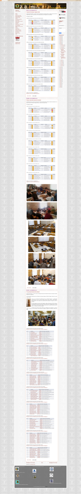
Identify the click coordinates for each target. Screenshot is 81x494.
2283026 (40, 391)
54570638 (38, 456)
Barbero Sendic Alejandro (34, 337)
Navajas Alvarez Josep (33, 382)
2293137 (40, 340)
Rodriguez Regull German (34, 396)
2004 (61, 82)
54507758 (38, 448)
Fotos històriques (17, 25)
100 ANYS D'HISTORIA (18, 19)
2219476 (40, 392)
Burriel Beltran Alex (32, 451)
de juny (62, 61)
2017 (61, 68)
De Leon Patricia (33, 370)
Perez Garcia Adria (33, 353)
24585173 (39, 384)
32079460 (40, 363)
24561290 (39, 378)
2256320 (39, 355)
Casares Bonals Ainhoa (33, 419)
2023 (61, 39)
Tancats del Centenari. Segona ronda (62, 50)
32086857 (40, 341)
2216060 (39, 348)
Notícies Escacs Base (18, 15)
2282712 (40, 397)
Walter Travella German (34, 394)
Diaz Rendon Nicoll (32, 428)
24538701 (39, 379)
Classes (16, 14)
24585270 (41, 421)
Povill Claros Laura (32, 420)
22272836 (39, 349)
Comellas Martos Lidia (34, 363)
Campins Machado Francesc (35, 361)
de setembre (62, 48)
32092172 (39, 377)
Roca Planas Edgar (32, 378)
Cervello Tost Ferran (33, 334)
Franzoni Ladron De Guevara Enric (35, 426)
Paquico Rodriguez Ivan (34, 355)
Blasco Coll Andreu (33, 349)
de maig (62, 62)
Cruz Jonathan (33, 332)
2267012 (40, 393)
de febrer (62, 64)
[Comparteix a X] (34, 95)
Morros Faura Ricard (33, 347)
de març (62, 63)
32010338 (39, 353)
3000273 (40, 370)
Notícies (16, 18)
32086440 (39, 352)
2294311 (39, 347)
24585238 (39, 381)
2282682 (40, 399)
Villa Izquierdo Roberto (34, 368)
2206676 (39, 350)
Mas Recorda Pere (33, 392)
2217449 (39, 346)
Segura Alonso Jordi (32, 454)
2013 (61, 72)
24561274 (39, 383)
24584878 (39, 376)
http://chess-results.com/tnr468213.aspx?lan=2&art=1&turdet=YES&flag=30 (36, 431)
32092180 (40, 365)
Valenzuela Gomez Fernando (35, 335)
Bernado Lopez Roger (33, 375)
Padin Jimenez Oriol (32, 452)
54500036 (38, 451)
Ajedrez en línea (17, 43)
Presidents (16, 23)
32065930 (40, 369)
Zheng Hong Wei (33, 367)
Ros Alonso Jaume (33, 354)
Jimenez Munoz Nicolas (33, 377)
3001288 (40, 337)
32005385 (40, 361)
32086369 (41, 423)
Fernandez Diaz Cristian (34, 336)
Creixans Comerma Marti (33, 448)
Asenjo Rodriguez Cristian (33, 455)
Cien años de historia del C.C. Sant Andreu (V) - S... (62, 57)
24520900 (41, 428)
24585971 (41, 424)
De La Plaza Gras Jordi (34, 391)
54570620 (38, 457)
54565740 (41, 427)
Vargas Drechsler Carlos (33, 412)
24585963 (38, 452)
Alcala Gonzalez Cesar (33, 376)
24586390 (40, 367)
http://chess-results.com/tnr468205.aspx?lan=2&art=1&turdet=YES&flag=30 (36, 358)
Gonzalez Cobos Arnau (33, 380)
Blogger (46, 486)
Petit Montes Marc (33, 366)
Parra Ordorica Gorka (33, 411)
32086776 (41, 425)
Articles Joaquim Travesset (19, 21)
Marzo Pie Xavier (33, 352)
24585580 (39, 380)
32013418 (39, 354)
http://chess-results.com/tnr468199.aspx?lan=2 (32, 93)
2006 (61, 80)
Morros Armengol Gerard (33, 450)
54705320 (38, 454)
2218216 (40, 368)
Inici (42, 462)
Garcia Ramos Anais (32, 425)
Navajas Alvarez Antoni (33, 453)
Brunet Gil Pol (32, 409)
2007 (61, 79)
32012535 (38, 450)
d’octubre (62, 47)
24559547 (41, 426)
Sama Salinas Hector (33, 341)
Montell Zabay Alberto (34, 395)
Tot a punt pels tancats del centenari (62, 55)
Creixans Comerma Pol (33, 381)
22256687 (40, 336)
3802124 (40, 332)
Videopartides (17, 22)
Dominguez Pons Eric (34, 333)
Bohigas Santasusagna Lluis (35, 398)
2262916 (40, 333)
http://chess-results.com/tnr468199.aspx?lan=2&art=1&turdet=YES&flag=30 (36, 329)
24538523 (39, 382)
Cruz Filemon (32, 338)
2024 (61, 38)
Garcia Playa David (33, 362)
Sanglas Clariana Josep (34, 348)
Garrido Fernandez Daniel (34, 350)
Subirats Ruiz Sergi (33, 351)
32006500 (38, 449)
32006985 (40, 334)
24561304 (41, 419)
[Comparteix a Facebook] (35, 95)
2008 (61, 78)
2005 (61, 81)
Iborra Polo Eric (32, 427)
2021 (61, 41)
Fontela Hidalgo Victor (33, 449)
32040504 (41, 422)
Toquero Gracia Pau (34, 364)
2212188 (40, 395)
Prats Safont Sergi (33, 365)
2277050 (40, 366)
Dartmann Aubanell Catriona (34, 421)
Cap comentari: (29, 287)
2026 (61, 36)
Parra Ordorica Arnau (33, 424)
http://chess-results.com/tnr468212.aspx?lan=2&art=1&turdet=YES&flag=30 (36, 416)
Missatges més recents (30, 462)
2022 (61, 40)
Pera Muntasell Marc (33, 423)
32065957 (41, 420)
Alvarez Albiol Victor (34, 369)
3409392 (40, 335)
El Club (16, 13)
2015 (61, 70)
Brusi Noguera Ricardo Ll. (34, 390)
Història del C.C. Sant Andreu (19, 24)
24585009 (39, 375)
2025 (61, 37)
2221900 (40, 394)
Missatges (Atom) (33, 464)
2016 (61, 69)
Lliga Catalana (17, 20)
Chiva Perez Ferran (32, 457)
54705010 (38, 455)
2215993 (38, 412)
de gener (62, 65)
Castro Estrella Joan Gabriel (34, 384)
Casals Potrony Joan (33, 399)
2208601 (40, 396)
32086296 (40, 364)
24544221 (38, 453)
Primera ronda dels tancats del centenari (33, 100)
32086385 (38, 409)
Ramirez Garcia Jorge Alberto (35, 339)
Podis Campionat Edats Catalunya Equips (18, 17)
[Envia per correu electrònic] (32, 95)
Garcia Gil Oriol (32, 383)
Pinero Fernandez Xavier (34, 346)
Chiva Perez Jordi (32, 456)
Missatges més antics (53, 462)
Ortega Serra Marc (33, 340)
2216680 (40, 398)
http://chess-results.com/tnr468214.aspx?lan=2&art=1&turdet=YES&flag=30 (36, 445)
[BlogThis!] (33, 95)
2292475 (39, 351)
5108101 (40, 339)
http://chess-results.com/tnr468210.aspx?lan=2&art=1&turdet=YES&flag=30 (36, 387)
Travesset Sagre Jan (32, 379)
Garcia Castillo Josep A (34, 397)
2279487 (40, 390)
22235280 (40, 362)
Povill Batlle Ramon (32, 422)
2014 (61, 71)
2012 (61, 73)
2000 (61, 83)
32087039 (38, 411)
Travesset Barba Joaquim (34, 393)
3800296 (40, 338)
